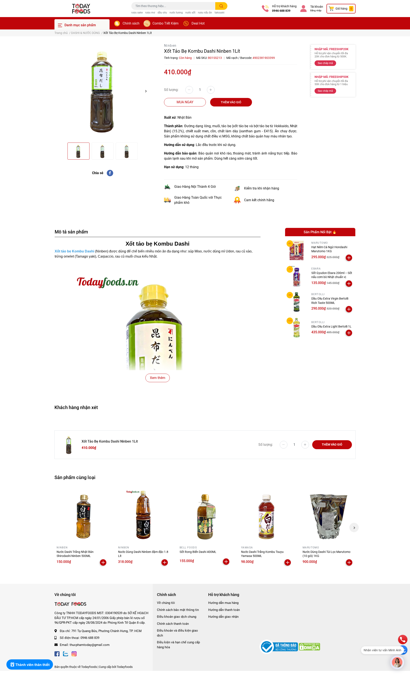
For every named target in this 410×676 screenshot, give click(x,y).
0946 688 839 (281, 10)
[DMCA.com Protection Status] (309, 646)
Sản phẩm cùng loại (74, 477)
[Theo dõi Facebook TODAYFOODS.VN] (57, 653)
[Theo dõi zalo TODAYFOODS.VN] (65, 653)
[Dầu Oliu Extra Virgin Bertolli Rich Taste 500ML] (296, 302)
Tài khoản (316, 6)
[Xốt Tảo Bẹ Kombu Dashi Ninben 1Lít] (102, 91)
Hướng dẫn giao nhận (223, 617)
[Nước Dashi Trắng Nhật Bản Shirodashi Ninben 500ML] (82, 515)
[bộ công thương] (279, 646)
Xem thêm (157, 378)
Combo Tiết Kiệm (165, 23)
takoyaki (219, 12)
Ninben (170, 46)
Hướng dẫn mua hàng (223, 603)
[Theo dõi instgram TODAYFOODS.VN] (74, 653)
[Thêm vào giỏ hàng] (349, 258)
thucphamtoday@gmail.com (90, 645)
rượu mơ (150, 12)
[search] (221, 6)
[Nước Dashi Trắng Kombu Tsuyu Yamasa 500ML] (266, 515)
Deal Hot (198, 23)
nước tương (176, 12)
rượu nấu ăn (205, 12)
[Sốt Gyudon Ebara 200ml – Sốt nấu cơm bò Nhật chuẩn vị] (296, 276)
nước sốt (190, 12)
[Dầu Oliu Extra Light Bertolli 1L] (296, 327)
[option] (102, 91)
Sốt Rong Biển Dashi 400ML (198, 552)
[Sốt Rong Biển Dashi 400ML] (205, 515)
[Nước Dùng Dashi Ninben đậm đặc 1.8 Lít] (143, 515)
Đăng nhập (315, 10)
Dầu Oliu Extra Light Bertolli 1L (331, 326)
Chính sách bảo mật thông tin (178, 610)
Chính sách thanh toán (173, 624)
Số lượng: (171, 90)
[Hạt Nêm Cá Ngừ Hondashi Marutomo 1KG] (296, 250)
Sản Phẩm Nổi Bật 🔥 (320, 232)
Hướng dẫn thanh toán (224, 610)
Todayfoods (125, 667)
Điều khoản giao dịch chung (176, 617)
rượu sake (137, 12)
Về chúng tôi (166, 603)
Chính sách (131, 23)
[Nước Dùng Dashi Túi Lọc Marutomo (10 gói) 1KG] (328, 515)
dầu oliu (162, 12)
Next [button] (146, 91)
